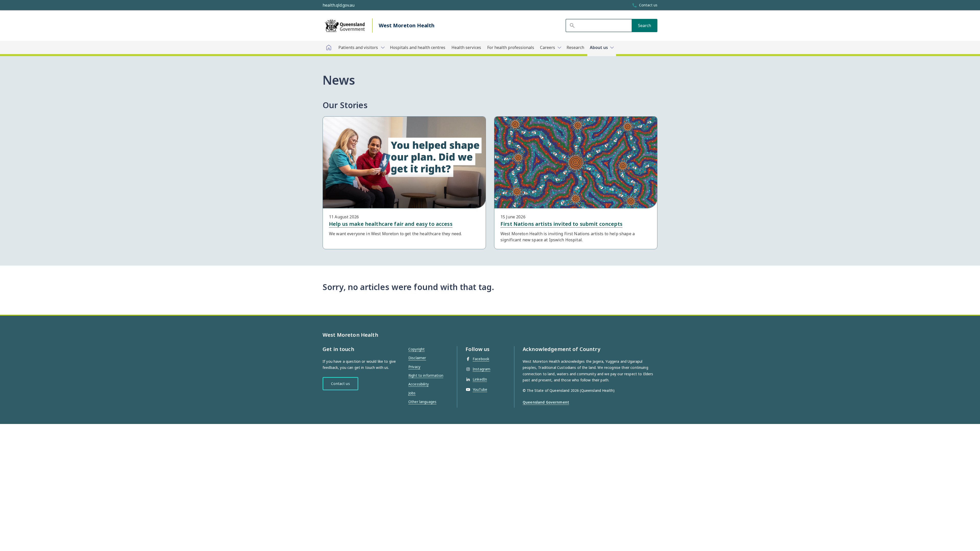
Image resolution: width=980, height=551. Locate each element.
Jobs (412, 393)
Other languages (422, 401)
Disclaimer (417, 357)
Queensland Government (546, 402)
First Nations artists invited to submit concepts (561, 223)
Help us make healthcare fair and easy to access (390, 223)
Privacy (414, 366)
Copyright (416, 349)
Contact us (340, 383)
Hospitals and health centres (417, 47)
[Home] (329, 47)
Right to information (425, 375)
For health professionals (510, 47)
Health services (466, 47)
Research (575, 47)
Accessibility (418, 384)
